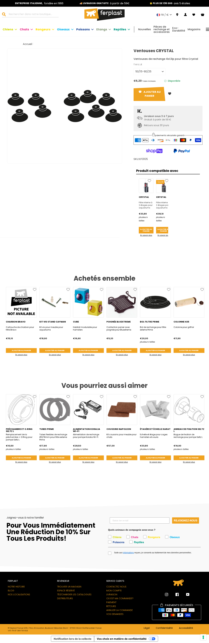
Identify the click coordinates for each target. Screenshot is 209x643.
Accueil (27, 44)
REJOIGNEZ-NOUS (185, 520)
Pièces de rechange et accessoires (161, 29)
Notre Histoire (16, 586)
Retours (111, 606)
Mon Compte (114, 590)
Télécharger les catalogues (74, 594)
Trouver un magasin (69, 586)
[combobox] (32, 14)
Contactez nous (116, 586)
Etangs (101, 29)
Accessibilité (186, 628)
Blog (11, 590)
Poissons (83, 29)
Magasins (194, 29)
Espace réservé (66, 590)
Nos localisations (19, 594)
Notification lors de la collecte (72, 638)
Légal (147, 628)
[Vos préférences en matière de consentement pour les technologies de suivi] (203, 637)
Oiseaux (63, 29)
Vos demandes (114, 614)
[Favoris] (194, 15)
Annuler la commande (119, 610)
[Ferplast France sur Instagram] (166, 594)
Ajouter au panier (146, 230)
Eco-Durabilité (178, 29)
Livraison (111, 594)
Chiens (8, 29)
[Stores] (177, 15)
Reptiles (120, 29)
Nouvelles (144, 29)
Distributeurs (65, 598)
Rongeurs (43, 29)
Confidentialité (164, 628)
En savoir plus (146, 235)
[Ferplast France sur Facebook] (175, 594)
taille (138, 64)
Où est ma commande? (119, 598)
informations (128, 553)
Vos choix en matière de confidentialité (122, 638)
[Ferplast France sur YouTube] (185, 594)
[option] (39, 3)
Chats (24, 29)
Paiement (111, 602)
